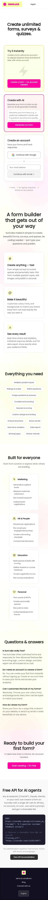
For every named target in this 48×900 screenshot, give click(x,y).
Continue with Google (26, 155)
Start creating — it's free (24, 765)
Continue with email (22, 174)
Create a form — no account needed (24, 83)
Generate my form (24, 125)
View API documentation (24, 857)
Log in (33, 4)
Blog (24, 882)
